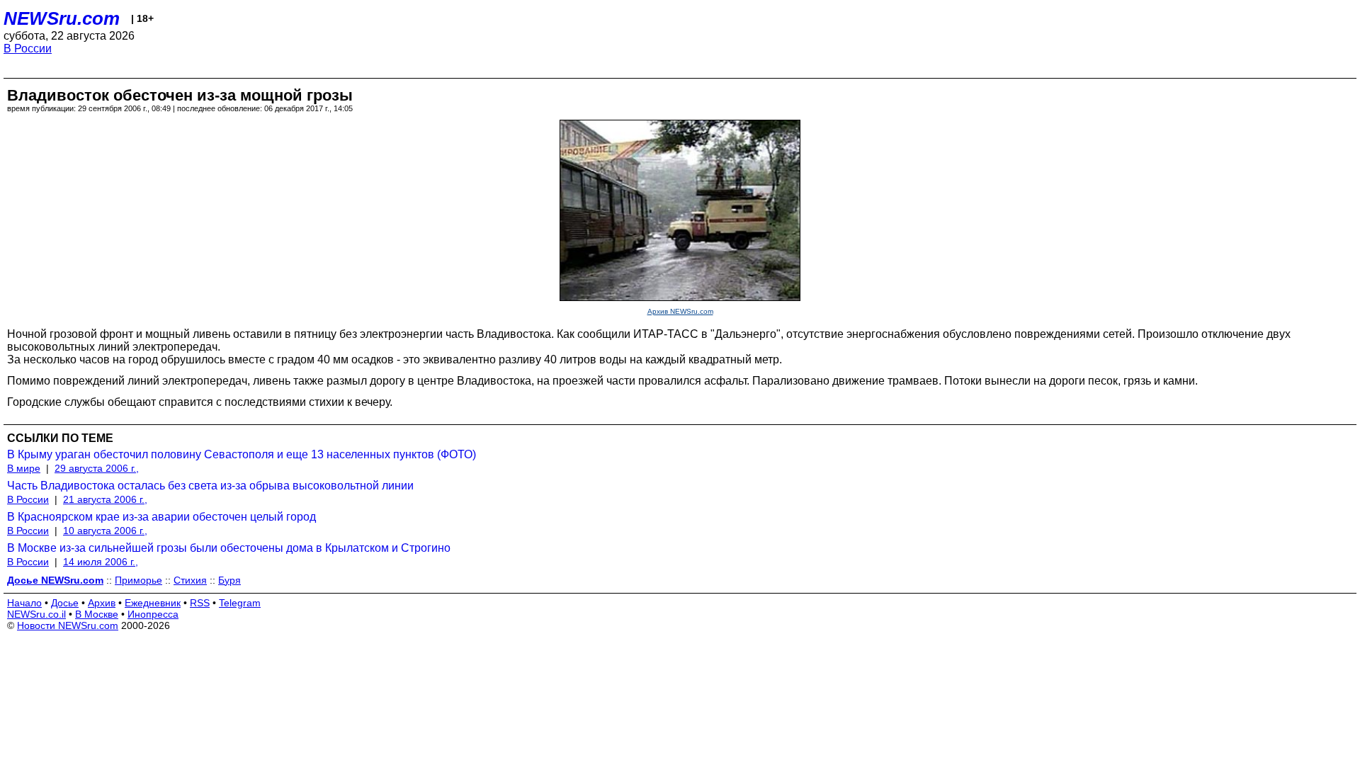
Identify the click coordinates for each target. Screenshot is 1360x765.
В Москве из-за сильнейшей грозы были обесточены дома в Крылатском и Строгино (228, 548)
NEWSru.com (62, 18)
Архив (101, 602)
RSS (200, 602)
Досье (65, 602)
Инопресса (153, 614)
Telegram (240, 602)
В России (28, 48)
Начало (24, 602)
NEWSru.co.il (36, 614)
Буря (229, 580)
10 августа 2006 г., (105, 530)
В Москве (96, 614)
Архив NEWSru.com (680, 311)
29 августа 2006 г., (97, 468)
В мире (23, 468)
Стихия (190, 580)
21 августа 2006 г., (105, 499)
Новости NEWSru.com (67, 625)
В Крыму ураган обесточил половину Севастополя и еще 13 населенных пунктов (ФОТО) (241, 454)
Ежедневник (153, 602)
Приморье (138, 580)
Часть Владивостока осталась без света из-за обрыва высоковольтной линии (210, 486)
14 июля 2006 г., (100, 561)
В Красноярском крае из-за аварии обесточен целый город (161, 517)
